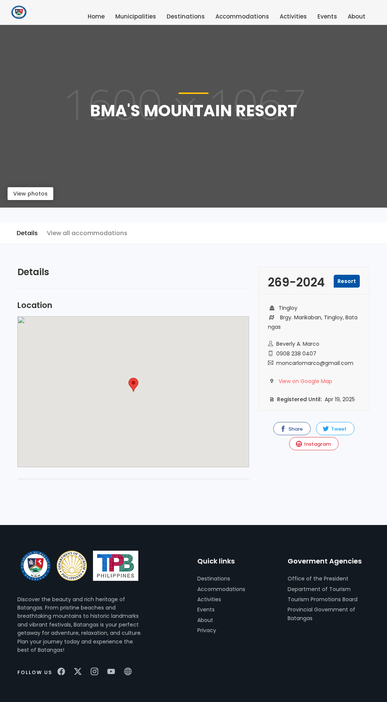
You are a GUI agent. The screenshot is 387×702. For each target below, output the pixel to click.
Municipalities (135, 16)
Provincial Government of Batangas (321, 614)
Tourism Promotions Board (323, 599)
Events (206, 609)
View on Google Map (305, 381)
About (205, 620)
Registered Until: (299, 399)
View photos (30, 193)
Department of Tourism (319, 589)
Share (295, 429)
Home (96, 16)
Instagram (317, 444)
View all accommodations (87, 233)
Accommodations (221, 589)
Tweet (338, 429)
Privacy (206, 630)
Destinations (213, 578)
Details (27, 233)
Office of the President (318, 578)
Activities (209, 599)
